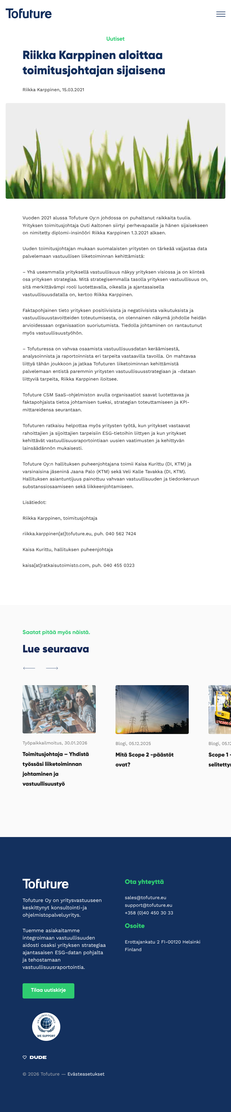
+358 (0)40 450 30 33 (149, 913)
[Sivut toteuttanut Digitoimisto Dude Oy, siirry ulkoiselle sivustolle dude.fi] (34, 1058)
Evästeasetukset (86, 1074)
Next (52, 668)
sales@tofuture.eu (145, 897)
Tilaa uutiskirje (48, 990)
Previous (29, 668)
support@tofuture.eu (148, 905)
